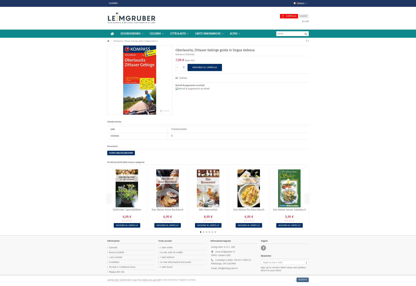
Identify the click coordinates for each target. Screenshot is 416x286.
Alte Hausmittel (208, 209)
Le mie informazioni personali (175, 262)
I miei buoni (166, 267)
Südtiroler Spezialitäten (127, 209)
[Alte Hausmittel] (208, 188)
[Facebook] (263, 248)
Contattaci (114, 262)
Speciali (113, 247)
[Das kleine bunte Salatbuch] (289, 188)
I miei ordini (166, 247)
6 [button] (215, 232)
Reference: (180, 54)
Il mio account (165, 241)
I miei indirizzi (167, 257)
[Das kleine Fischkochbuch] (248, 188)
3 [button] (206, 232)
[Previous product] (306, 41)
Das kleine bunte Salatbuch (289, 209)
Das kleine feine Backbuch (167, 209)
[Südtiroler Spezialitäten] (127, 188)
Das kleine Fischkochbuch (248, 209)
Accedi (305, 21)
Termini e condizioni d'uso (122, 267)
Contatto (113, 3)
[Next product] (308, 41)
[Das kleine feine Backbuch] (167, 188)
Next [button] (307, 198)
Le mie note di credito (171, 252)
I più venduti (115, 257)
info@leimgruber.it (228, 268)
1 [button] (200, 232)
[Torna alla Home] (108, 41)
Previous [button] (109, 198)
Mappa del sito (116, 272)
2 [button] (203, 232)
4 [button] (209, 232)
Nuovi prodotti (116, 252)
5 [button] (212, 232)
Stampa (183, 78)
